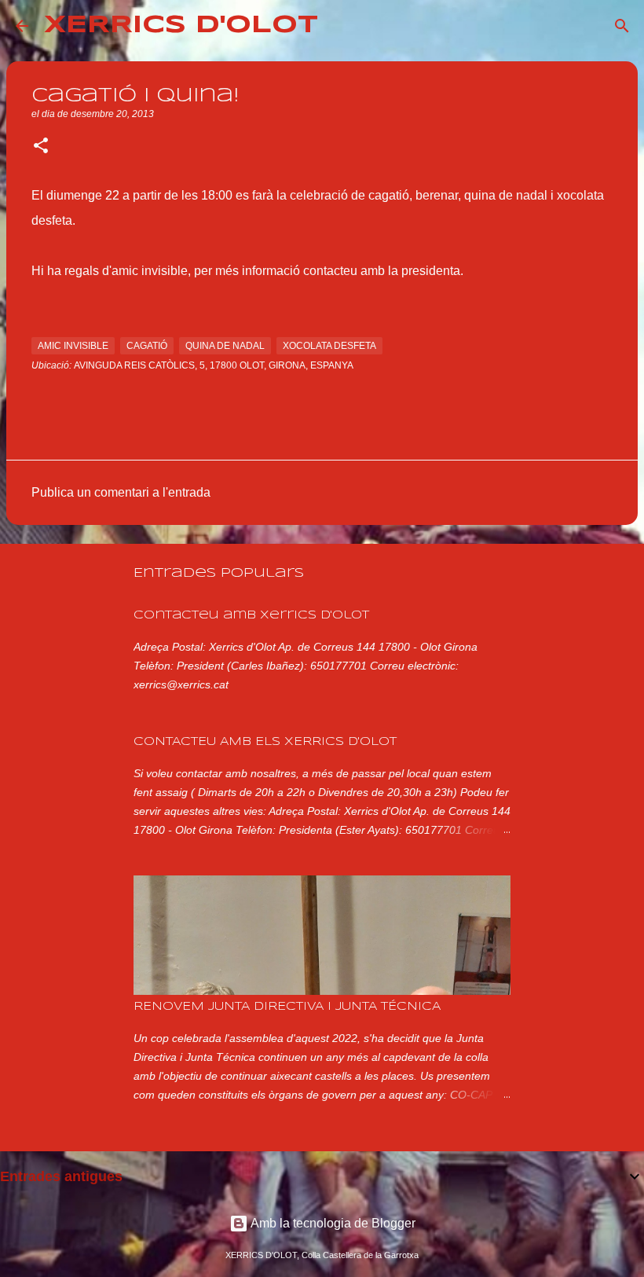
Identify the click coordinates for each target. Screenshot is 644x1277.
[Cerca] (340, 26)
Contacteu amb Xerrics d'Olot (251, 615)
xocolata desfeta (329, 345)
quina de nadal (225, 345)
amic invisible (73, 345)
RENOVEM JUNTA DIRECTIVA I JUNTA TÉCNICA (287, 1006)
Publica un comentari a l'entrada (120, 492)
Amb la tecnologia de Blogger (331, 1223)
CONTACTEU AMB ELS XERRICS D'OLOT (265, 741)
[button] (40, 147)
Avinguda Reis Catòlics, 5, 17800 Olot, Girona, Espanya (213, 365)
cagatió (146, 345)
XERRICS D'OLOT (181, 25)
